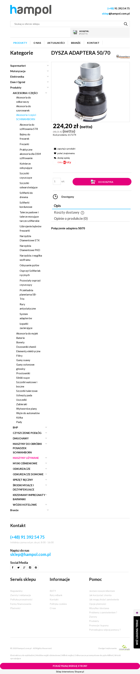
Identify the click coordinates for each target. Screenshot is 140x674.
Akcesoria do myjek (27, 333)
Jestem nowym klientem (102, 590)
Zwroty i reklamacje (20, 595)
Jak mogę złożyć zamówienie (104, 599)
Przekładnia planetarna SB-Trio (28, 294)
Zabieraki (21, 404)
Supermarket (18, 65)
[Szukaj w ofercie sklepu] (126, 24)
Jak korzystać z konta (100, 595)
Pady (19, 421)
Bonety (20, 342)
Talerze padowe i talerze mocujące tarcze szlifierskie (29, 216)
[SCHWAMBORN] (123, 56)
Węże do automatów (28, 413)
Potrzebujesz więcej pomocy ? (105, 629)
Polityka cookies (58, 603)
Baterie (20, 337)
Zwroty (93, 616)
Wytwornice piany (26, 408)
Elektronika (17, 76)
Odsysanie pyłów (29, 265)
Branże (14, 510)
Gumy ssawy (23, 360)
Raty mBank (56, 595)
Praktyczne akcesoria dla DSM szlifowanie (30, 154)
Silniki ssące (23, 377)
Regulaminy (16, 590)
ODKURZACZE (21, 468)
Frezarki (24, 144)
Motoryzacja (17, 71)
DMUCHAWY (21, 438)
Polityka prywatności (21, 599)
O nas (53, 608)
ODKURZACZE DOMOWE (28, 474)
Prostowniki (23, 373)
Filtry (19, 355)
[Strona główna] (30, 10)
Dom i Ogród (17, 82)
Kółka (19, 417)
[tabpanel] (90, 228)
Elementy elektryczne (28, 351)
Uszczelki (21, 399)
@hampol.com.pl (116, 13)
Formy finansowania (20, 603)
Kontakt (54, 599)
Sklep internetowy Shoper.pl (70, 671)
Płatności (15, 608)
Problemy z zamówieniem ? (103, 612)
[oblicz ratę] (64, 163)
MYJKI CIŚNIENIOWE (25, 463)
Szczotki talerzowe (27, 390)
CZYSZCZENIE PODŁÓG (27, 432)
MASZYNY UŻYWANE (26, 457)
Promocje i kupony (99, 625)
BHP (15, 427)
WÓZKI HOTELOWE (25, 504)
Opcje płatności (97, 603)
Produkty (15, 87)
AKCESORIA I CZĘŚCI (25, 93)
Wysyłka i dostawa (99, 608)
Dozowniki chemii (26, 346)
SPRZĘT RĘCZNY (23, 479)
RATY (53, 590)
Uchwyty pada (24, 395)
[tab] (91, 206)
